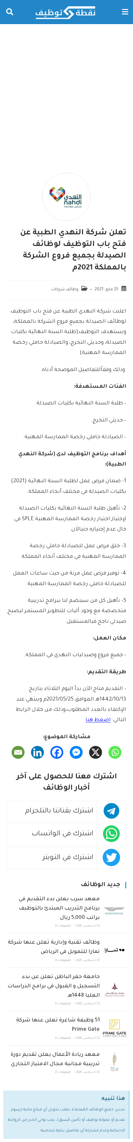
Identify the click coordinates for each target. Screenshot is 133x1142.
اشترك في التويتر (68, 858)
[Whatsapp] (114, 752)
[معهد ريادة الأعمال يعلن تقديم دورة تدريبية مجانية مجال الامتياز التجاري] (114, 1062)
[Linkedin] (37, 752)
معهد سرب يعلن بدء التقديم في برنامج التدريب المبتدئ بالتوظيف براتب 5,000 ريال (59, 908)
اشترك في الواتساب (62, 834)
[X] (95, 752)
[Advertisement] (66, 93)
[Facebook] (56, 752)
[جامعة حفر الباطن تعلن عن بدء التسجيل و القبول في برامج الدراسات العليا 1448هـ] (114, 989)
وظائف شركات (64, 289)
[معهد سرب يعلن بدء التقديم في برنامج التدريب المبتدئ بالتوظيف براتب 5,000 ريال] (114, 911)
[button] (125, 12)
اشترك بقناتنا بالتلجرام (59, 811)
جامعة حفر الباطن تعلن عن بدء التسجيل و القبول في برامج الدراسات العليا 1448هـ (53, 986)
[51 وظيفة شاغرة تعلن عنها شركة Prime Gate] (114, 1028)
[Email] (18, 752)
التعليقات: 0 (63, 926)
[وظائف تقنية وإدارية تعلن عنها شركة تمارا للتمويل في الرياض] (114, 950)
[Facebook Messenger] (76, 752)
